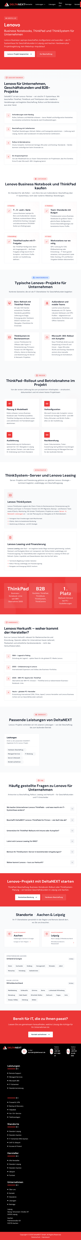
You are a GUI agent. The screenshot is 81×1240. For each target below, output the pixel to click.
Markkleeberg (12, 990)
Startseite (28, 4)
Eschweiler (19, 966)
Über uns (60, 4)
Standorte (24, 914)
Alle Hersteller (14, 1160)
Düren (10, 966)
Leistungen (39, 4)
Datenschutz (35, 1237)
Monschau (11, 971)
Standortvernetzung (16, 1088)
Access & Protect (15, 1146)
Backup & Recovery (16, 1106)
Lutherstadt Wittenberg (57, 990)
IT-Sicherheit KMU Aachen (18, 1139)
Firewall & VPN (14, 1102)
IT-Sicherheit (14, 1084)
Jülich (61, 966)
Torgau (58, 995)
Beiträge (68, 4)
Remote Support (15, 1073)
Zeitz (66, 995)
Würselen (52, 966)
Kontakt (77, 4)
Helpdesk (12, 1110)
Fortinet (12, 1175)
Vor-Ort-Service (15, 1113)
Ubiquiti (12, 1172)
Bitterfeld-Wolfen (36, 995)
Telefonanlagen (14, 1117)
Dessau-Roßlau (13, 1000)
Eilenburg (25, 1000)
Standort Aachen (15, 1135)
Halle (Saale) (23, 995)
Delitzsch (49, 995)
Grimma (34, 990)
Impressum (46, 1237)
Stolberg (29, 966)
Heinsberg (22, 971)
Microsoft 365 (14, 1081)
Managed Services (15, 1077)
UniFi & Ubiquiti (14, 1143)
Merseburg (11, 995)
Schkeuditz (24, 990)
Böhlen (34, 1000)
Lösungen (52, 4)
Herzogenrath (40, 966)
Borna (43, 990)
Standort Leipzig (15, 1131)
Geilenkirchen (33, 971)
